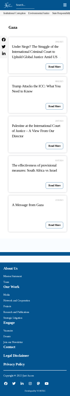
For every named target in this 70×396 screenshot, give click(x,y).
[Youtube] (46, 383)
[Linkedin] (4, 53)
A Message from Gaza (28, 205)
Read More (54, 66)
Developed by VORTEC (35, 391)
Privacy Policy (14, 364)
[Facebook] (4, 40)
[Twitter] (4, 46)
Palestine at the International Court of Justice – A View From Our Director (36, 131)
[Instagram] (30, 383)
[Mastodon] (38, 383)
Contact (9, 347)
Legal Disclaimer (16, 355)
